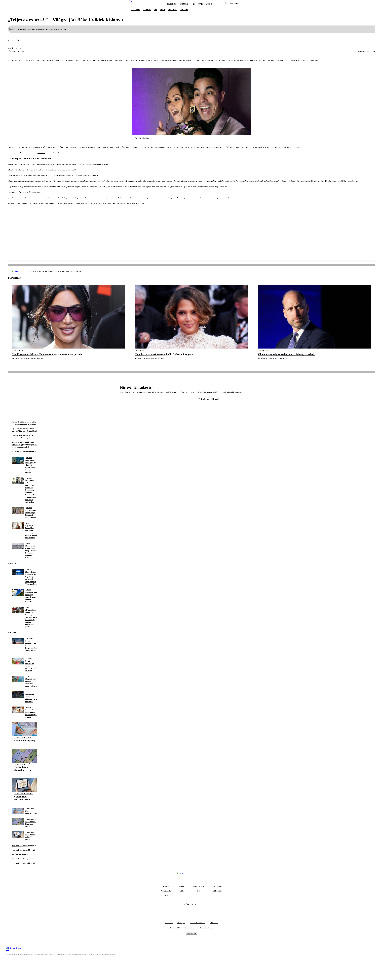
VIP (155, 10)
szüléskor (41, 153)
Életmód (147, 10)
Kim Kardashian (17, 351)
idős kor (29, 658)
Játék (209, 4)
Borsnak (294, 60)
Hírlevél (184, 10)
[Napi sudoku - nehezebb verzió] (24, 803)
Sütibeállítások (191, 933)
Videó (166, 895)
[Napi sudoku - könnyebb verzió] (24, 773)
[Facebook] (186, 910)
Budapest (29, 458)
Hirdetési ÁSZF (175, 928)
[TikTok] (191, 910)
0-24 (193, 4)
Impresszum (169, 923)
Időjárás (184, 4)
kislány (35, 55)
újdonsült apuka (35, 192)
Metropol (61, 271)
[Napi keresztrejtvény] (24, 744)
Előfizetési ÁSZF (189, 928)
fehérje (28, 707)
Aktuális (135, 10)
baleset (28, 590)
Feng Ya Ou (54, 203)
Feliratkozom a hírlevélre (209, 399)
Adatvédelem (214, 923)
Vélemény (166, 891)
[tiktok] (246, 4)
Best (182, 891)
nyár (27, 676)
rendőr (28, 569)
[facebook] (245, 4)
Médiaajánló (181, 923)
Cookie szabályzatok (207, 928)
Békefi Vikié (22, 55)
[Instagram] (197, 910)
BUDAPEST (172, 10)
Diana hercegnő (263, 351)
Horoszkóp (171, 4)
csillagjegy (30, 638)
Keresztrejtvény (23, 738)
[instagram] (247, 4)
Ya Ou (11, 55)
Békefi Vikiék (51, 60)
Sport (162, 10)
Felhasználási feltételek (197, 923)
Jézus (27, 523)
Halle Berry (139, 351)
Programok (199, 887)
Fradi (200, 4)
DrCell (17, 48)
